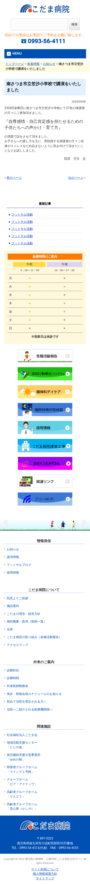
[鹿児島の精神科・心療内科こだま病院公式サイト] (45, 14)
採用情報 (13, 572)
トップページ (14, 64)
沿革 (10, 629)
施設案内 (13, 606)
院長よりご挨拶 (17, 598)
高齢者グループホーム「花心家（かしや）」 (22, 807)
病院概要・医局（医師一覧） (27, 621)
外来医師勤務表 (17, 686)
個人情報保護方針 (45, 873)
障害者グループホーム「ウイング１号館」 (22, 769)
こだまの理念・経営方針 (23, 614)
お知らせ (49, 64)
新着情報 (33, 64)
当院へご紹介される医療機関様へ (30, 709)
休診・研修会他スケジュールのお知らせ (34, 694)
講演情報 (13, 557)
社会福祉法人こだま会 (22, 735)
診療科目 (13, 670)
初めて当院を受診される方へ (27, 701)
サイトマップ (45, 878)
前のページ (14, 177)
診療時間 (13, 678)
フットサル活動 (22, 214)
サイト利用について (45, 869)
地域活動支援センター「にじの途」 (22, 745)
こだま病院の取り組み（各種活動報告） (34, 637)
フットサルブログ (19, 565)
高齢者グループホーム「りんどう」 (22, 794)
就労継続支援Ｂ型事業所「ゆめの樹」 (23, 757)
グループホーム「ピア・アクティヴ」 (22, 782)
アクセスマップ (17, 645)
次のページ (75, 177)
